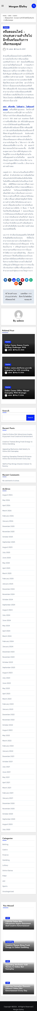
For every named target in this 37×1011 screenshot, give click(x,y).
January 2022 (7, 751)
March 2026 (7, 511)
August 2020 (7, 824)
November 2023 (8, 657)
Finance (5, 855)
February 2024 (8, 641)
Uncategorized (8, 891)
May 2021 (6, 777)
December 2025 (8, 526)
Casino (6, 27)
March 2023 (6, 699)
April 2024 (6, 631)
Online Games (7, 871)
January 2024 (7, 647)
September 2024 (8, 605)
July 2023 (6, 678)
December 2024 (8, 589)
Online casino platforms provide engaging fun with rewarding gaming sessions (18, 370)
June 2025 (6, 558)
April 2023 (6, 694)
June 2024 (6, 620)
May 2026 (6, 500)
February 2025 (8, 579)
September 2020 (8, 819)
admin (11, 49)
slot (3, 881)
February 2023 (8, 704)
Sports (4, 886)
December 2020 (8, 803)
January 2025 (7, 584)
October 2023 (7, 662)
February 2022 (8, 746)
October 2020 (7, 814)
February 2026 (8, 516)
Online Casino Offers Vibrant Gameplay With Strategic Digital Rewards (17, 393)
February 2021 (7, 793)
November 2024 (8, 594)
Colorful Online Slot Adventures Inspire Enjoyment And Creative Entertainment (18, 924)
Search (5, 411)
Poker (4, 876)
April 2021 (6, 782)
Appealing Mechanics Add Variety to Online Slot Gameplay (16, 967)
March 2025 (6, 573)
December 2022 (8, 714)
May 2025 (6, 563)
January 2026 (7, 521)
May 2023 (6, 688)
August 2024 (7, 610)
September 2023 (8, 667)
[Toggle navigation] (2, 6)
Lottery (5, 865)
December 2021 (8, 756)
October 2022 (7, 725)
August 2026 (7, 495)
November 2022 (8, 720)
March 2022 (7, 741)
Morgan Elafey (18, 6)
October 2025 (7, 537)
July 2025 (6, 552)
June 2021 (6, 772)
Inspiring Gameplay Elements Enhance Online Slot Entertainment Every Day (17, 989)
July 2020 (6, 829)
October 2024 (7, 599)
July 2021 (6, 767)
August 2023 (7, 673)
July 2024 (6, 615)
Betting (5, 844)
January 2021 (7, 798)
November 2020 (8, 809)
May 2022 (6, 735)
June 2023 (6, 683)
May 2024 (6, 626)
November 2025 (8, 532)
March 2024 (7, 636)
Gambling (6, 860)
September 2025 (8, 542)
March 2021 (6, 788)
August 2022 (7, 730)
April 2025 (6, 568)
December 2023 (8, 652)
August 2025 (7, 547)
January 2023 (7, 709)
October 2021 (7, 762)
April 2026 (6, 505)
